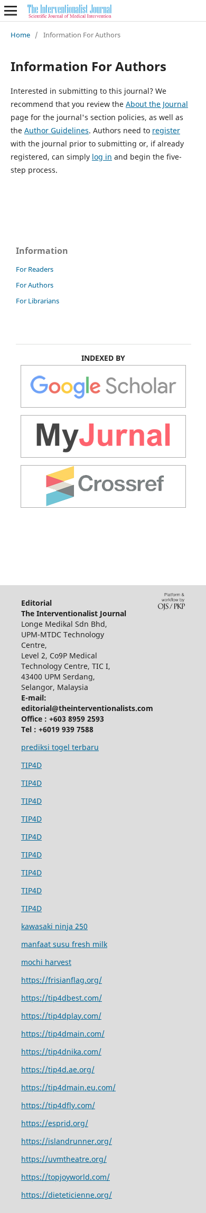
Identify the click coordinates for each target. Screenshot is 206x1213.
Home (20, 35)
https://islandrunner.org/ (66, 1141)
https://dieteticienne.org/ (66, 1195)
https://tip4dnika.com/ (61, 1052)
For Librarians (37, 300)
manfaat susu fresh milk (64, 944)
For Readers (34, 269)
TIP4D (31, 765)
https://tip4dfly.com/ (58, 1105)
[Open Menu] (10, 10)
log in (102, 157)
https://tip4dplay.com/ (61, 1016)
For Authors (34, 285)
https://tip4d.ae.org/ (58, 1069)
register (166, 130)
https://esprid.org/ (54, 1123)
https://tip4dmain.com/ (63, 1034)
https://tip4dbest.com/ (61, 998)
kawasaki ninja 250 (54, 926)
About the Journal (157, 104)
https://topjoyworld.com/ (65, 1177)
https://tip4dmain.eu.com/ (68, 1087)
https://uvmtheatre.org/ (64, 1159)
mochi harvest (46, 962)
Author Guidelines (56, 130)
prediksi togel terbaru (60, 747)
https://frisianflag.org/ (61, 980)
